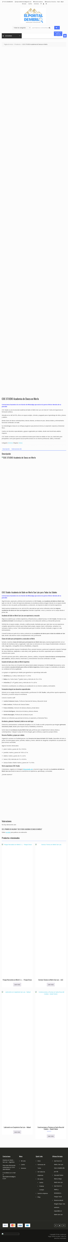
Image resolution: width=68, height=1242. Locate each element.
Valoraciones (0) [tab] (16, 449)
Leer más (17, 984)
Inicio (39, 1161)
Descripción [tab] (6, 449)
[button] (65, 36)
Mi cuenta (40, 1179)
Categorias (8, 36)
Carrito (30, 4)
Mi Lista (24, 4)
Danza (20, 443)
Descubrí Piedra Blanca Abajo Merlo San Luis (58, 1178)
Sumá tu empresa (43, 1193)
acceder (8, 832)
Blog (39, 1197)
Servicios (36, 4)
